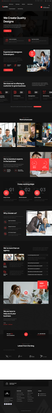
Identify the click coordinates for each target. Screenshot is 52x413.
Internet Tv (29, 394)
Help (35, 0)
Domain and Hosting (31, 397)
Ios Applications (19, 399)
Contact (41, 0)
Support (38, 0)
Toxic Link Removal (30, 401)
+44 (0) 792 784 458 (43, 395)
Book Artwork (19, 396)
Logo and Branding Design (21, 397)
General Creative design (20, 394)
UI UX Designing (17, 96)
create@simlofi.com (43, 393)
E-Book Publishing (19, 401)
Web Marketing (46, 96)
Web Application (31, 96)
